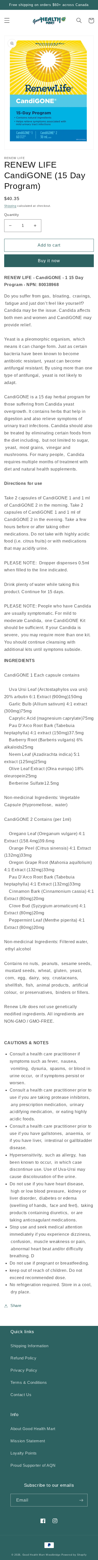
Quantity (11, 215)
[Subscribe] (81, 1500)
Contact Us (20, 1395)
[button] (7, 21)
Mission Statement (27, 1441)
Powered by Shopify (74, 1555)
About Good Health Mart (32, 1429)
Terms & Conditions (28, 1382)
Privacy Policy (23, 1370)
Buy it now (49, 261)
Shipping (10, 205)
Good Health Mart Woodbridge (41, 1555)
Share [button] (15, 1306)
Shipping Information (29, 1346)
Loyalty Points (23, 1453)
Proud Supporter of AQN (33, 1465)
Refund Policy (23, 1358)
